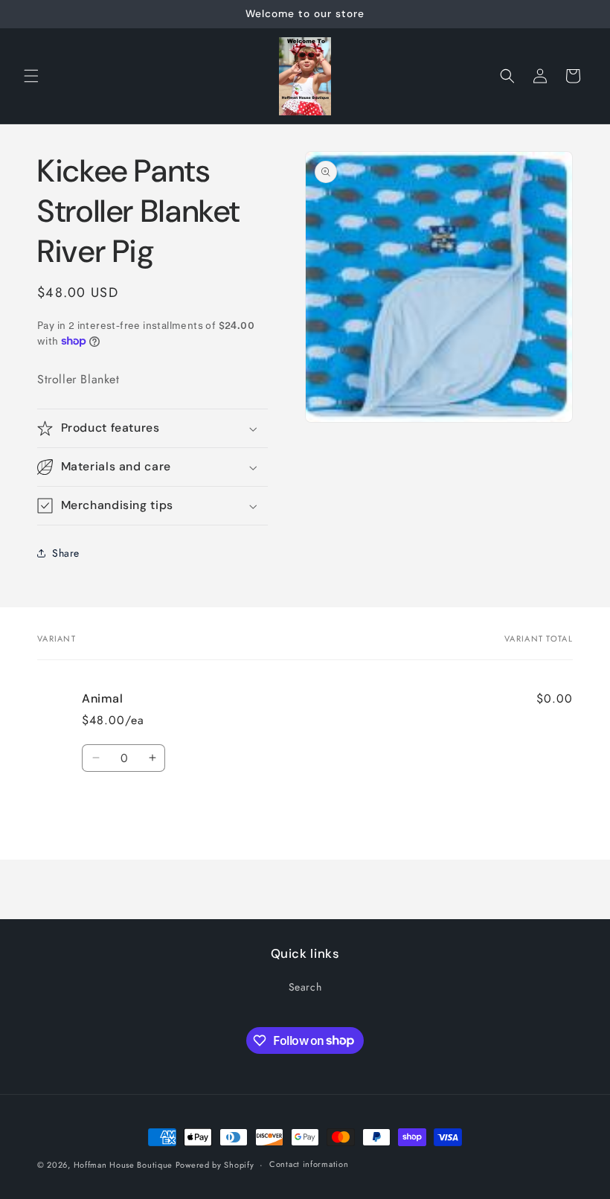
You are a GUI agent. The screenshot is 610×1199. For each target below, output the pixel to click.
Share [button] (66, 553)
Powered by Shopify (215, 1165)
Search (305, 986)
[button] (31, 76)
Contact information (308, 1164)
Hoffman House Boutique (125, 1165)
